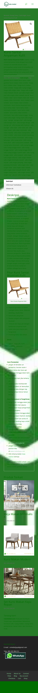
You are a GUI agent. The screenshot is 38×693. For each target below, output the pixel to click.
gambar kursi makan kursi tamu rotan (17, 80)
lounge (10, 120)
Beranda (6, 15)
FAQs (9, 676)
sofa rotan (13, 128)
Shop (25, 678)
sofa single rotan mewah (22, 167)
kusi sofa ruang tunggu (20, 115)
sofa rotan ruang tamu (22, 133)
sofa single (28, 155)
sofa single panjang (16, 162)
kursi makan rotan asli (21, 98)
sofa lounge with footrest (21, 125)
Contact (26, 673)
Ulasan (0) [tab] (9, 189)
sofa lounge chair (10, 123)
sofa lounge (28, 120)
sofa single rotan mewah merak (15, 170)
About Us (17, 673)
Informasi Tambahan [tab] (13, 185)
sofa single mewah (24, 158)
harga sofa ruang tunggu (23, 88)
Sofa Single (22, 15)
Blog (15, 676)
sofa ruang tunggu (26, 145)
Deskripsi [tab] (9, 181)
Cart (19, 678)
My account (24, 676)
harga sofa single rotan (12, 90)
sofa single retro (23, 165)
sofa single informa (10, 158)
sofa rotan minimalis (20, 130)
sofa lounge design (23, 123)
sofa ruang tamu (16, 140)
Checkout (11, 678)
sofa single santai (24, 172)
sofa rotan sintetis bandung (24, 135)
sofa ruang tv (18, 155)
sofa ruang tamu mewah (20, 143)
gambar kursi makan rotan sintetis (16, 83)
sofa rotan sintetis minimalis (14, 138)
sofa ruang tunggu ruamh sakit (15, 153)
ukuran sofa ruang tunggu (21, 175)
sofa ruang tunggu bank (12, 147)
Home (9, 673)
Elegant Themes (24, 688)
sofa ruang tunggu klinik (23, 150)
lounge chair (18, 120)
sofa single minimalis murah (14, 160)
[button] (31, 24)
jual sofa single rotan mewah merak (16, 95)
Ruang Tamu (14, 15)
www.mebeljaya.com (17, 451)
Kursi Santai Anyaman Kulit (21, 105)
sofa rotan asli (23, 128)
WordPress (24, 690)
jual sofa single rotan (26, 93)
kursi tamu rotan (10, 108)
